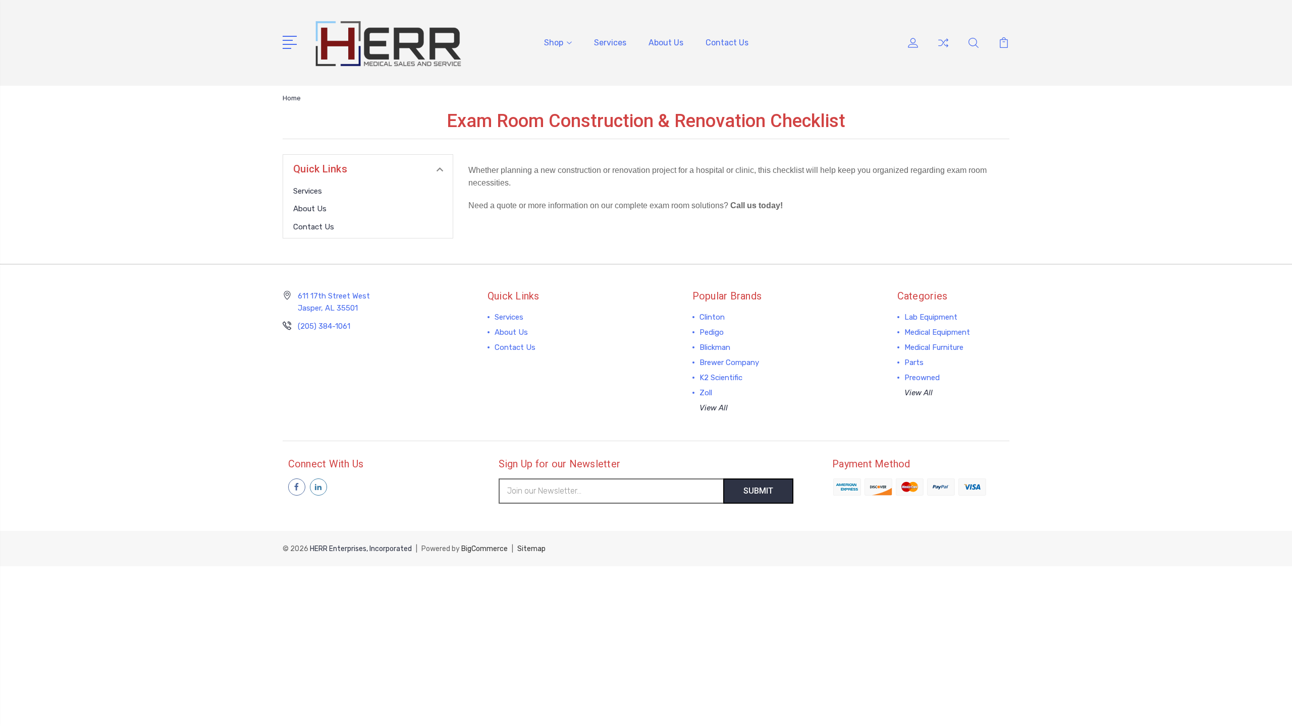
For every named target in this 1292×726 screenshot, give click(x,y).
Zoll (705, 392)
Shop (553, 42)
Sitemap (531, 548)
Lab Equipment (930, 317)
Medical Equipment (937, 332)
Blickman (714, 347)
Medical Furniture (933, 347)
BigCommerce (484, 548)
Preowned (922, 377)
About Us (666, 42)
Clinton (712, 317)
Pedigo (711, 332)
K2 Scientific (720, 377)
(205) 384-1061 (324, 326)
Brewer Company (729, 362)
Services (610, 42)
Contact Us (727, 42)
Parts (914, 362)
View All (713, 407)
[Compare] (943, 48)
